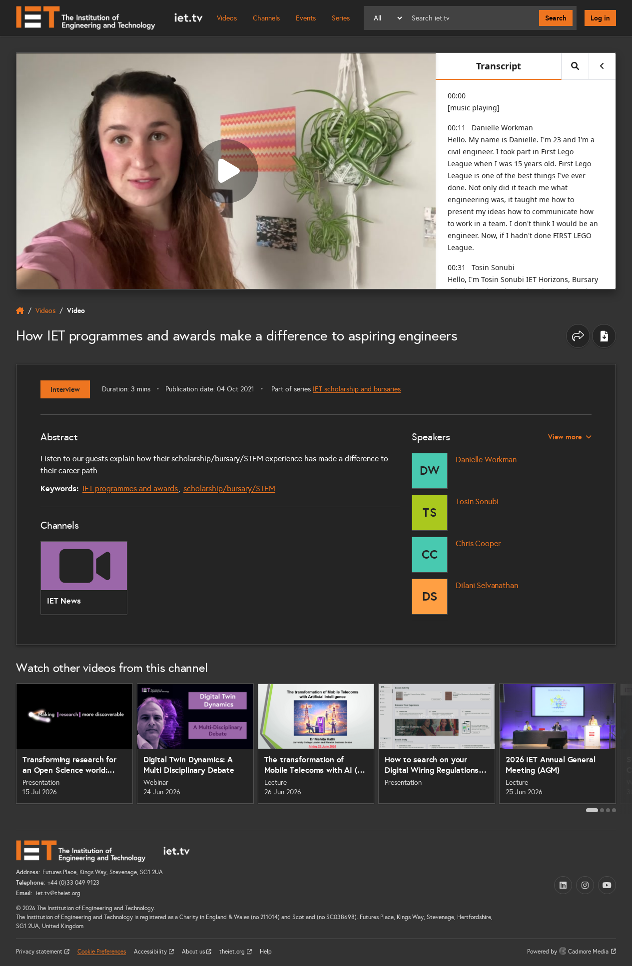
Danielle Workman (486, 459)
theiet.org (232, 951)
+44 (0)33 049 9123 (73, 882)
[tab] (592, 810)
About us (194, 951)
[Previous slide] (8, 747)
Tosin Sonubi (477, 501)
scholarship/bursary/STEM (229, 488)
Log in (600, 17)
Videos (227, 18)
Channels (266, 18)
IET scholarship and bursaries (357, 389)
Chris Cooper (478, 543)
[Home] (109, 18)
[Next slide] (624, 747)
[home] (20, 310)
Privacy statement (40, 951)
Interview (65, 389)
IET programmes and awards (130, 488)
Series (341, 18)
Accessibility (151, 951)
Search (556, 17)
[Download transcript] (604, 336)
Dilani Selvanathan (487, 585)
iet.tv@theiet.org (57, 893)
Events (306, 18)
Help (266, 951)
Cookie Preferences (101, 951)
